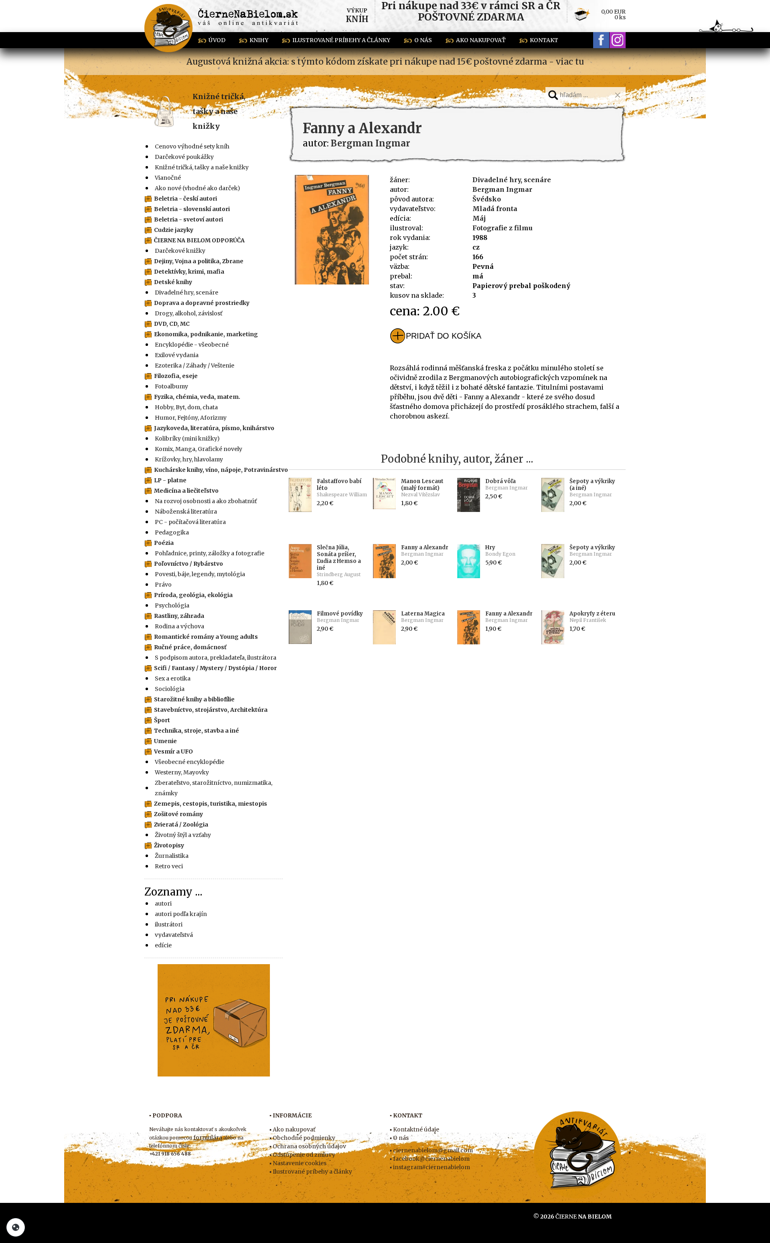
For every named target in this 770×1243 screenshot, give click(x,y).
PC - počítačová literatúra (190, 522)
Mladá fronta (494, 209)
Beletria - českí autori (185, 198)
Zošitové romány (178, 814)
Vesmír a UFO (173, 751)
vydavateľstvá (174, 934)
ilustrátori (168, 924)
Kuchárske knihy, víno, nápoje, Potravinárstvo (221, 469)
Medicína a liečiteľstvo (186, 490)
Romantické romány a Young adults (206, 636)
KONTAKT (544, 40)
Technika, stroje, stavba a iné (196, 730)
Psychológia (172, 605)
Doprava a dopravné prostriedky (201, 303)
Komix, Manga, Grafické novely (198, 449)
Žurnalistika (171, 855)
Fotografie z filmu (502, 228)
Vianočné (168, 177)
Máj (479, 218)
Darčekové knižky (180, 250)
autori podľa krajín (181, 914)
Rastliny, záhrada (179, 615)
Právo (163, 584)
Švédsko (486, 199)
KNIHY (258, 40)
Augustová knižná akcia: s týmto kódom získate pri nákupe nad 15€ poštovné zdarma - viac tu (385, 61)
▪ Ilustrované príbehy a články (311, 1171)
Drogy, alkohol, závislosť (188, 313)
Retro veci (169, 866)
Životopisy (169, 845)
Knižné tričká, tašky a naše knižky (218, 111)
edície (163, 945)
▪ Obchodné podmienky (302, 1137)
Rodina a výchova (179, 626)
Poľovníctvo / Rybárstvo (188, 563)
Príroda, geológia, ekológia (193, 595)
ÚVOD (217, 40)
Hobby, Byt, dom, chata (186, 407)
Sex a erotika (172, 678)
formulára (207, 1137)
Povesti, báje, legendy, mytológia (200, 574)
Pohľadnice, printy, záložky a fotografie (209, 553)
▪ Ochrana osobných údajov (308, 1146)
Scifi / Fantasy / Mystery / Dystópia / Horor (215, 668)
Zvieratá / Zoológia (181, 824)
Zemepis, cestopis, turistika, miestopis (210, 803)
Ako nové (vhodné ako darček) (197, 188)
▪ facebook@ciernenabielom (430, 1158)
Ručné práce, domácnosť (190, 647)
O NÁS (423, 40)
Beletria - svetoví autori (188, 219)
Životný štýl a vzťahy (183, 835)
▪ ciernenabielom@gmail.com (431, 1150)
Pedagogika (172, 532)
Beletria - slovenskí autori (192, 209)
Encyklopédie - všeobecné (192, 344)
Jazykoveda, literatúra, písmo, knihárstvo (214, 428)
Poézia (164, 542)
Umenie (165, 741)
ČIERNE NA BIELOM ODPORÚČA (199, 240)
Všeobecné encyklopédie (189, 762)
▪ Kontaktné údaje (414, 1129)
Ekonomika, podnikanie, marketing (206, 334)
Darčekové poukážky (184, 156)
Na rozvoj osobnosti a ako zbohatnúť (206, 501)
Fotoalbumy (171, 386)
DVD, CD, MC (172, 323)
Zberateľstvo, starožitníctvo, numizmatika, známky (213, 788)
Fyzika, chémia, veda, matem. (197, 396)
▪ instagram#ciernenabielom (430, 1167)
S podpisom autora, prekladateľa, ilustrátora (215, 657)
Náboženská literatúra (186, 511)
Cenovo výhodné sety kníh (192, 146)
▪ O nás (399, 1137)
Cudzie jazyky (173, 230)
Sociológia (169, 689)
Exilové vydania (177, 355)
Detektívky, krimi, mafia (189, 271)
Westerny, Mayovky (182, 772)
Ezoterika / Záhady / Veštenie (194, 365)
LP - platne (170, 480)
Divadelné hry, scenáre (186, 292)
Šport (162, 720)
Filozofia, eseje (176, 376)
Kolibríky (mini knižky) (187, 438)
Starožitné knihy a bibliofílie (194, 699)
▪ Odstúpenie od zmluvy (302, 1154)
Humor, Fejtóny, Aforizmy (191, 417)
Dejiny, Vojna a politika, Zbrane (198, 261)
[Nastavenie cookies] (15, 1227)
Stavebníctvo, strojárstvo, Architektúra (210, 709)
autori (163, 903)
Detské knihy (173, 282)
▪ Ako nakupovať (292, 1129)
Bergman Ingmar (502, 189)
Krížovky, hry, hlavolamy (189, 459)
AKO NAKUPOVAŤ (481, 40)
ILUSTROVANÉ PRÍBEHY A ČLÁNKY (341, 40)
